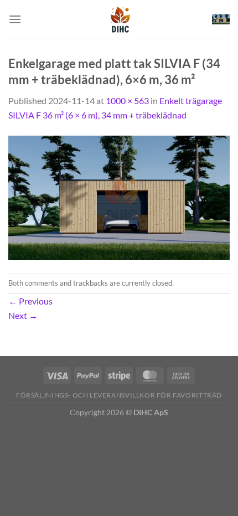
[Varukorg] (221, 19)
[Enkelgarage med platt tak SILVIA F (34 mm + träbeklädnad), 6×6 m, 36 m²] (119, 196)
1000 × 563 (127, 100)
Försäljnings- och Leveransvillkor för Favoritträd (119, 395)
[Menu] (15, 19)
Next (23, 315)
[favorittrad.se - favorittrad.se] (119, 19)
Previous (30, 301)
